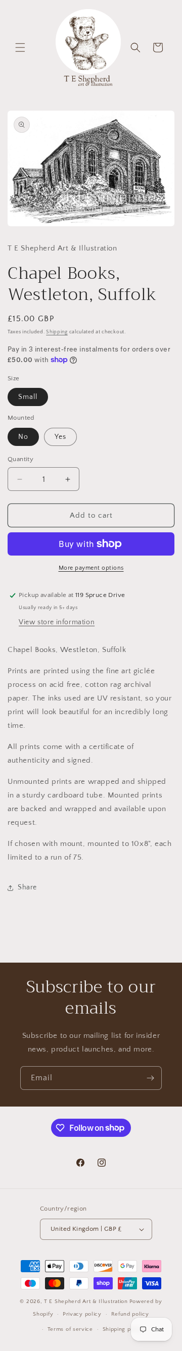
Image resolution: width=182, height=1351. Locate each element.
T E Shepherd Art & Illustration (86, 1301)
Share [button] (27, 887)
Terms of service (70, 1329)
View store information (57, 622)
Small (27, 397)
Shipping (57, 332)
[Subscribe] (150, 1078)
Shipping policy (124, 1329)
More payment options (91, 568)
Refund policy (130, 1314)
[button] (20, 47)
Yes (60, 437)
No (23, 437)
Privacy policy (82, 1314)
